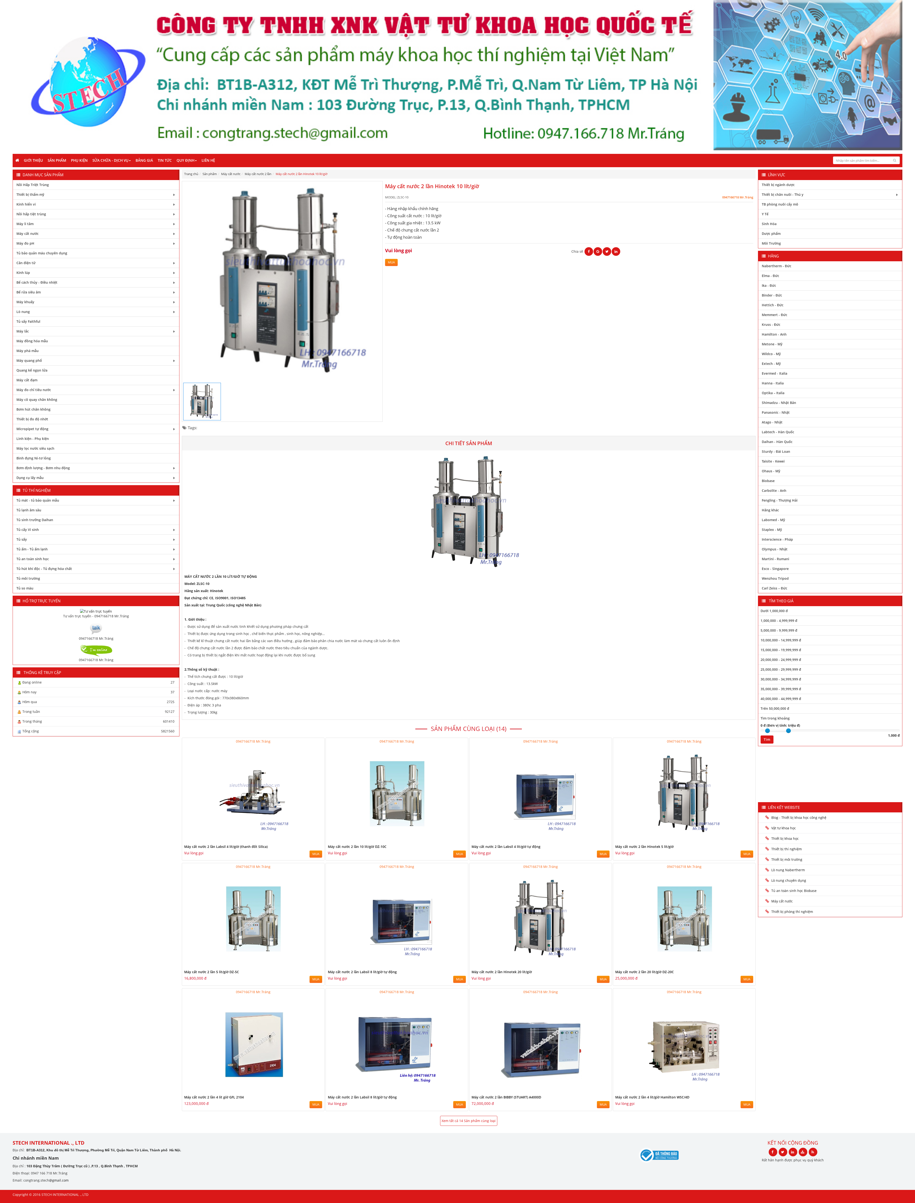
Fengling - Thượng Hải (780, 500)
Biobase (768, 480)
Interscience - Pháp (777, 539)
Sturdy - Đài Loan (776, 451)
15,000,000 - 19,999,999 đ (781, 650)
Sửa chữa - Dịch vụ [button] (110, 160)
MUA (391, 262)
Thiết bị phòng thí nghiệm (792, 911)
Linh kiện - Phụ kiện (32, 438)
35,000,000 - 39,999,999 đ (781, 689)
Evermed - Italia (774, 373)
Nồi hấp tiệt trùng (31, 214)
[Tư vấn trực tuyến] (96, 611)
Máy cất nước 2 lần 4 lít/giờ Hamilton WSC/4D (652, 1097)
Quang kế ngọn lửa (31, 370)
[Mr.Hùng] (96, 650)
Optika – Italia (773, 393)
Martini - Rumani (775, 559)
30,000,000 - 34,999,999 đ (781, 679)
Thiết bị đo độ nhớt (32, 419)
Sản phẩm (57, 160)
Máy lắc (22, 331)
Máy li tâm (25, 223)
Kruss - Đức (771, 324)
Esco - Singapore (775, 568)
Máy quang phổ (29, 360)
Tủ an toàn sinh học (32, 559)
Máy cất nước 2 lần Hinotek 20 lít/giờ (502, 972)
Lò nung (23, 311)
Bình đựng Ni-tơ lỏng (33, 458)
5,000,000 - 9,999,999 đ (779, 630)
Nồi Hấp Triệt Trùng (32, 184)
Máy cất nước (27, 233)
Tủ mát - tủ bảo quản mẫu (37, 500)
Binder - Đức (772, 295)
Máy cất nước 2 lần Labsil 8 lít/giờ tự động (362, 972)
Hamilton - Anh (774, 334)
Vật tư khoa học (783, 828)
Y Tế (765, 214)
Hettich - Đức (772, 305)
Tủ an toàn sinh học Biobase (794, 890)
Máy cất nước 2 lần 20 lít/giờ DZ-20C (644, 972)
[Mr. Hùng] (96, 628)
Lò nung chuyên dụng (788, 880)
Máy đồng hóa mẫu (32, 341)
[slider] (767, 730)
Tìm (767, 739)
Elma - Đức (770, 275)
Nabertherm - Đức (776, 266)
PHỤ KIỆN (79, 160)
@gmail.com (59, 1180)
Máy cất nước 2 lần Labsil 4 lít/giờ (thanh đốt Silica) (226, 846)
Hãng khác (770, 510)
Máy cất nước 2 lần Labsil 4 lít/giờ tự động (506, 846)
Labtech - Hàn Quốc (778, 432)
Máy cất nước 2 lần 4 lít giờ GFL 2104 (214, 1097)
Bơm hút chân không (33, 409)
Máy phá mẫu (27, 350)
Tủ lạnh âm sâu (28, 510)
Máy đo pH (25, 243)
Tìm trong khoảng (775, 718)
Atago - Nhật (772, 422)
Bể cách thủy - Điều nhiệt (36, 282)
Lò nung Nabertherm (788, 870)
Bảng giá (144, 160)
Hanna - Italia (773, 383)
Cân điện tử (26, 263)
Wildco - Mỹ (771, 354)
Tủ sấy (21, 539)
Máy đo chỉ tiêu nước (33, 390)
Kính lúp (23, 272)
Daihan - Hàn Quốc (777, 441)
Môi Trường (771, 243)
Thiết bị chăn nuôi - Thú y (782, 194)
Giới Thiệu (33, 160)
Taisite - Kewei (773, 461)
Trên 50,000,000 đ (775, 708)
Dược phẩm (771, 233)
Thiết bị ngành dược (778, 184)
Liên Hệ (208, 160)
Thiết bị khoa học (785, 838)
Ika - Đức (769, 285)
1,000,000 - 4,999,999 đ (779, 620)
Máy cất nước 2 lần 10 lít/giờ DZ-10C (357, 846)
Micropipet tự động (32, 429)
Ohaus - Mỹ (771, 471)
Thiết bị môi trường (786, 859)
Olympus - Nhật (775, 549)
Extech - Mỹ (771, 363)
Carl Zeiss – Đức (774, 588)
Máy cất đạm (26, 380)
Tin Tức (165, 160)
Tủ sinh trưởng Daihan (34, 520)
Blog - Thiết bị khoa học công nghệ (799, 817)
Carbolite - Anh (774, 490)
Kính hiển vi (26, 204)
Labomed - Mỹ (773, 520)
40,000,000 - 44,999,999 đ (781, 698)
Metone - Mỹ (772, 344)
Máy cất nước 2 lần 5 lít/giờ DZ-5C (211, 972)
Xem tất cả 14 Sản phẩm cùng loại (469, 1120)
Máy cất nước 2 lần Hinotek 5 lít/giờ (644, 846)
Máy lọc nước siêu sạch (35, 448)
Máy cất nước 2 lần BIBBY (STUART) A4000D (506, 1097)
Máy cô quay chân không (36, 399)
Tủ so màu (24, 588)
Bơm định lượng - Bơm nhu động (43, 468)
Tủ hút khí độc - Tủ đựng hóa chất (44, 568)
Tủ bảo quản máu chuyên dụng (41, 253)
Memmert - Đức (774, 314)
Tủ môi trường (28, 578)
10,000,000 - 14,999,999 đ (781, 640)
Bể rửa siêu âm (28, 292)
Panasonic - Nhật (776, 412)
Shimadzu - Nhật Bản (779, 402)
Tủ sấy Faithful (28, 321)
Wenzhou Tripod (775, 578)
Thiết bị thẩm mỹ (30, 194)
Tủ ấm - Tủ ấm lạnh (32, 549)
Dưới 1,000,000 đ (774, 611)
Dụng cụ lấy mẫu (30, 477)
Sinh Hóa (769, 223)
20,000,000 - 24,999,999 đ (781, 659)
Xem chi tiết (311, 840)
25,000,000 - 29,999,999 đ (781, 669)
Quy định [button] (185, 160)
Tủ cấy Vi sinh (27, 529)
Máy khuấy (25, 302)
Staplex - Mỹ (772, 529)
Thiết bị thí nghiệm (786, 849)
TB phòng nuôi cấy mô (780, 204)
